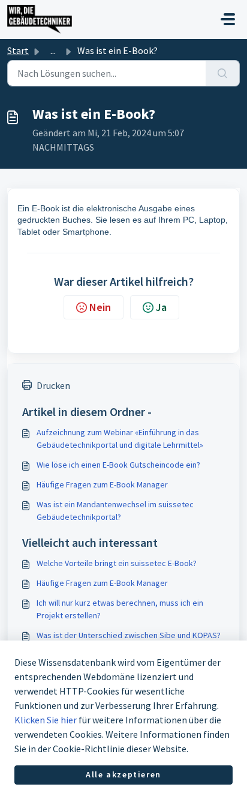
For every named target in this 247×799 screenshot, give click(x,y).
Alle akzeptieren (123, 774)
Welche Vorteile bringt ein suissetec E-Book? (117, 563)
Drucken (53, 385)
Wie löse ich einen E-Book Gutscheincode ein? (118, 464)
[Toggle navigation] (228, 19)
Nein (100, 307)
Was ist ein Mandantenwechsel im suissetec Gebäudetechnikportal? (115, 510)
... (53, 50)
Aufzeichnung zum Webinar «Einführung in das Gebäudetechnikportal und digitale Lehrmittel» (120, 438)
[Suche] (223, 73)
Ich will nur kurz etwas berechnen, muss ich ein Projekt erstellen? (120, 609)
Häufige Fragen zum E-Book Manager (102, 484)
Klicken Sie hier (45, 720)
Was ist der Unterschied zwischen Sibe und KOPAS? (129, 635)
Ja (161, 307)
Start (18, 50)
